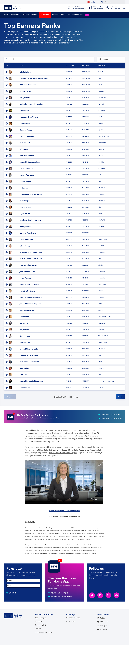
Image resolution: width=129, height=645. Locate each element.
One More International (106, 381)
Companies (15, 14)
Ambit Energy (103, 239)
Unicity (100, 387)
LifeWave (101, 117)
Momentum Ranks (30, 14)
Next (120, 397)
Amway (100, 123)
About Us (38, 621)
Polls (62, 14)
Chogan (101, 91)
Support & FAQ (40, 625)
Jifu (99, 78)
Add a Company (41, 618)
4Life (100, 213)
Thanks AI (101, 155)
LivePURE (101, 220)
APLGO (100, 291)
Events (55, 14)
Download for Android (111, 418)
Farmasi (101, 104)
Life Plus (101, 368)
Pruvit (100, 355)
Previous (10, 397)
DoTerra (101, 226)
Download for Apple (110, 414)
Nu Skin (101, 162)
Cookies (38, 629)
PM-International (104, 136)
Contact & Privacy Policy (44, 632)
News (6, 14)
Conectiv (101, 233)
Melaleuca (101, 188)
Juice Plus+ (102, 149)
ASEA (100, 362)
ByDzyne (101, 130)
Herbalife (101, 194)
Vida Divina (102, 72)
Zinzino (100, 85)
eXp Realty (102, 98)
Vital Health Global (104, 317)
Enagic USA (102, 323)
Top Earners (44, 14)
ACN (99, 181)
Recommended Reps (75, 14)
